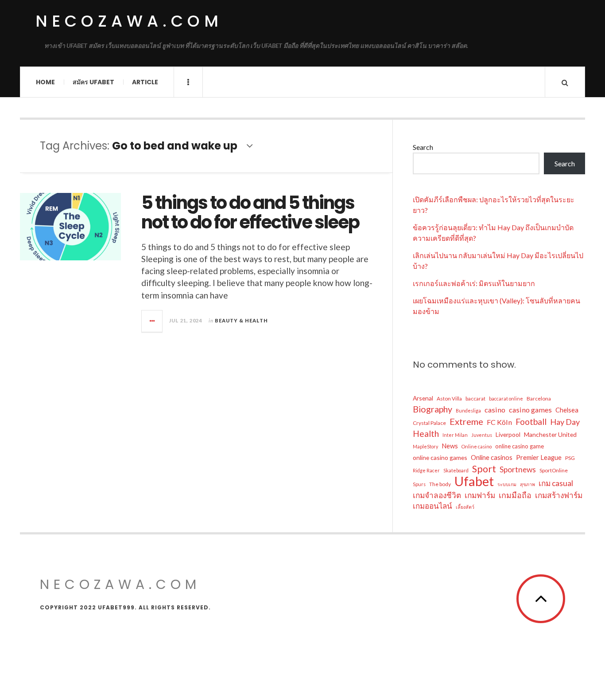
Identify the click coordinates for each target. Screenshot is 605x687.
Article (145, 82)
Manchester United (550, 434)
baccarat (475, 398)
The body (440, 484)
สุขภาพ (527, 484)
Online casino (477, 446)
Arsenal (423, 398)
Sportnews (518, 469)
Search (423, 147)
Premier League (539, 457)
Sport (484, 468)
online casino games (440, 457)
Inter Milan (455, 435)
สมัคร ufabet (93, 82)
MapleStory (425, 446)
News (450, 446)
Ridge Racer (426, 470)
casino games (530, 409)
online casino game (519, 446)
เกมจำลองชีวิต (437, 495)
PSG (570, 458)
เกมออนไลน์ (432, 505)
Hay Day (565, 422)
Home (45, 82)
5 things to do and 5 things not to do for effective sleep (250, 212)
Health (426, 433)
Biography (432, 409)
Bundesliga (468, 410)
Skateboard (456, 470)
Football (531, 421)
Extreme (466, 421)
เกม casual (556, 483)
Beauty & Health (241, 320)
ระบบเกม (506, 484)
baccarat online (506, 398)
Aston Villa (449, 398)
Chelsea (566, 410)
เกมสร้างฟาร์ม (558, 495)
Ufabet (474, 481)
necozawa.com (129, 21)
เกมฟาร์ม (480, 495)
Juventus (481, 435)
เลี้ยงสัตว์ (465, 507)
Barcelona (539, 398)
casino (495, 409)
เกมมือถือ (515, 495)
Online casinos (491, 457)
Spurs (419, 484)
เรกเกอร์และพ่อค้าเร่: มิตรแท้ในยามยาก (474, 283)
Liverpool (508, 434)
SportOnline (553, 470)
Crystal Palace (429, 423)
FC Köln (499, 422)
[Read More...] (152, 321)
